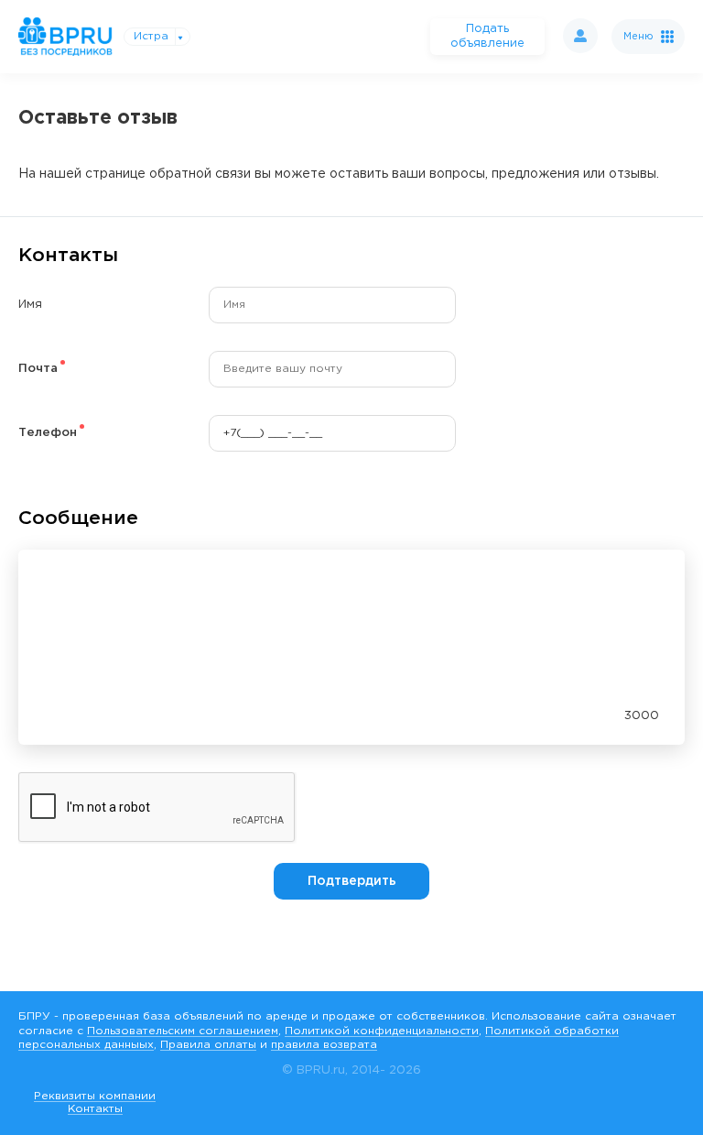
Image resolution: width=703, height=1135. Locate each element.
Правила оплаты (208, 1045)
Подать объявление (487, 36)
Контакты (95, 1109)
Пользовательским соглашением (182, 1031)
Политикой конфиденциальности (382, 1031)
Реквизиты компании (95, 1096)
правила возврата (324, 1045)
